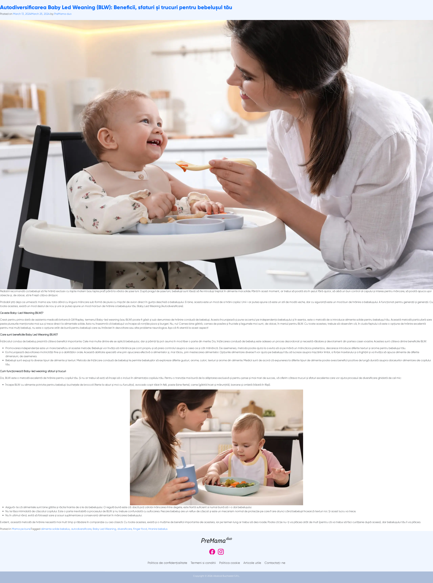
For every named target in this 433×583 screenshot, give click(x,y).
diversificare (124, 528)
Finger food (140, 528)
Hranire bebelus (157, 528)
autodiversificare (81, 528)
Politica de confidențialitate (167, 563)
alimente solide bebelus (55, 528)
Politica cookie (229, 563)
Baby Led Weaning (104, 528)
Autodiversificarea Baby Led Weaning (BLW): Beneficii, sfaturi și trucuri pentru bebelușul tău (116, 7)
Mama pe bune (21, 528)
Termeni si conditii (203, 563)
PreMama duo (63, 13)
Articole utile (252, 563)
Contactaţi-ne (275, 563)
